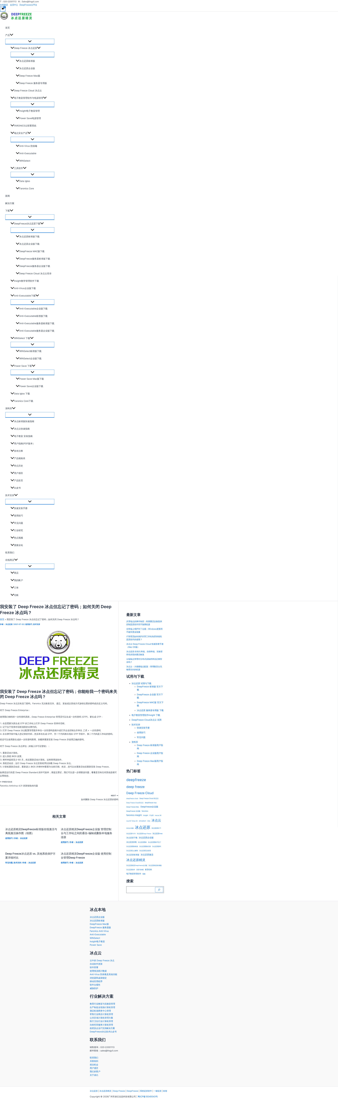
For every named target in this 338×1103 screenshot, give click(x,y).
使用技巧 (18, 515)
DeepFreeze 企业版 (133, 811)
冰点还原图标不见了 (154, 842)
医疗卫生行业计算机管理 (101, 1021)
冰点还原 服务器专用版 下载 (150, 710)
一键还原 (157, 1091)
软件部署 (94, 967)
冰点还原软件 (130, 870)
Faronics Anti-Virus (99, 931)
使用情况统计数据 (98, 971)
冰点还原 (142, 827)
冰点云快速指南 (22, 428)
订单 (16, 587)
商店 (16, 573)
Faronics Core (26, 188)
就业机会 (94, 1064)
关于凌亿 (94, 1075)
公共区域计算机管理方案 (101, 1017)
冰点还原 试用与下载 (141, 683)
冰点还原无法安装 (145, 851)
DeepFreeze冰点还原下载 (27, 223)
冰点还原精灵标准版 (155, 865)
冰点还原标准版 (27, 61)
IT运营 (151, 815)
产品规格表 (19, 458)
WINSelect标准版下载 (30, 351)
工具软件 (18, 168)
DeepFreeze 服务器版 (100, 927)
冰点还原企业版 (27, 68)
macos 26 (158, 815)
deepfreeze (136, 780)
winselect (142, 821)
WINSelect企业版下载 (30, 358)
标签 (165, 1091)
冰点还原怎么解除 (132, 851)
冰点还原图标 (142, 842)
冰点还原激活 (147, 854)
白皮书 (17, 488)
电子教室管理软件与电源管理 (28, 98)
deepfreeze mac (151, 803)
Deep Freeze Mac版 (29, 75)
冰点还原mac (157, 834)
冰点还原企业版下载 (29, 244)
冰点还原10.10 (131, 834)
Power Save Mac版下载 (31, 379)
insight (145, 815)
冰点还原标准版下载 (29, 236)
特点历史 (18, 465)
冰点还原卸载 (131, 842)
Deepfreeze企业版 (149, 806)
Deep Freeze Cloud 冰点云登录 (35, 273)
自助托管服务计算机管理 (101, 1024)
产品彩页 (18, 480)
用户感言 (18, 473)
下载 (7, 210)
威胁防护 (94, 988)
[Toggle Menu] (29, 41)
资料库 (8, 408)
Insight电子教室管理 (29, 111)
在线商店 (4, 5)
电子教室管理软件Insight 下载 (146, 715)
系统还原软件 (146, 1091)
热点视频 (18, 537)
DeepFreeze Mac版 (99, 924)
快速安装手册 (20, 508)
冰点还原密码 (156, 846)
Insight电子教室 (97, 941)
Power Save (96, 945)
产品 (7, 35)
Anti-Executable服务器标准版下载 (36, 323)
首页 (7, 27)
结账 (16, 595)
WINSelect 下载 (22, 338)
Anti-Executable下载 (25, 295)
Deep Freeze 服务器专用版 (33, 83)
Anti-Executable (27, 153)
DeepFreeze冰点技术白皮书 (103, 1031)
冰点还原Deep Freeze (144, 834)
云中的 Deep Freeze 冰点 (102, 960)
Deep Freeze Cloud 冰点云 (28, 90)
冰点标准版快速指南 (24, 421)
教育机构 (148, 870)
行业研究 (18, 530)
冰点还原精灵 (135, 860)
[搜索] (159, 889)
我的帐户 (18, 580)
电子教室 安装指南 (23, 436)
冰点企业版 (130, 828)
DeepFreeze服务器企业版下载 (34, 266)
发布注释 (18, 451)
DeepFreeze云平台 (28, 5)
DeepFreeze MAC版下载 (31, 251)
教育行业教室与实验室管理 (102, 1003)
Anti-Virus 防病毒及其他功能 (103, 974)
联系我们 (9, 552)
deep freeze (135, 787)
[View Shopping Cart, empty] (2, 9)
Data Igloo (24, 181)
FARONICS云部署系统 (25, 125)
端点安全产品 (20, 133)
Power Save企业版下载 (31, 386)
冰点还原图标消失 (145, 846)
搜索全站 (18, 545)
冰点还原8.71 (156, 828)
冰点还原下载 (131, 838)
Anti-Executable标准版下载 (33, 316)
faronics (145, 811)
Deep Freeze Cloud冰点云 (135, 803)
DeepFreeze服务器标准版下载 (34, 258)
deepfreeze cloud (132, 798)
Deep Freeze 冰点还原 (25, 48)
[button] (11, 35)
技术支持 (9, 495)
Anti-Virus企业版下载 (25, 288)
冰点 (148, 821)
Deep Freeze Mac (132, 807)
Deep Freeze (119, 1091)
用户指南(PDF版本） (24, 443)
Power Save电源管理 (30, 118)
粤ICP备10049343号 (148, 1096)
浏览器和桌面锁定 (98, 978)
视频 (143, 874)
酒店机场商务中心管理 (100, 1010)
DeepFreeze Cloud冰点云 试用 (146, 719)
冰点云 (156, 820)
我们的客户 (95, 1071)
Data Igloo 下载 (22, 393)
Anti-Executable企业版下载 (33, 308)
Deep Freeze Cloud (140, 793)
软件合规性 (95, 984)
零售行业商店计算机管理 (101, 1014)
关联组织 (94, 1061)
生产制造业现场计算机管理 (102, 1007)
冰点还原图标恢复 (132, 846)
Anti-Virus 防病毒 (28, 146)
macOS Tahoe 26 (132, 821)
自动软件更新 (96, 964)
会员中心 (14, 5)
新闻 (7, 196)
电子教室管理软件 (133, 874)
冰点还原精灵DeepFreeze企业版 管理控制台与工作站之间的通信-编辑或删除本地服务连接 (86, 833)
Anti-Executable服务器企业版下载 (36, 330)
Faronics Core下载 (23, 401)
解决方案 (9, 203)
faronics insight (134, 815)
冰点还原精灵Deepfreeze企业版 (136, 865)
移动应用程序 (96, 981)
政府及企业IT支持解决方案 (102, 1028)
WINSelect (24, 160)
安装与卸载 (140, 870)
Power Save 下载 (23, 366)
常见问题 (18, 523)
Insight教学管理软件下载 (26, 281)
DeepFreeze (132, 1091)
